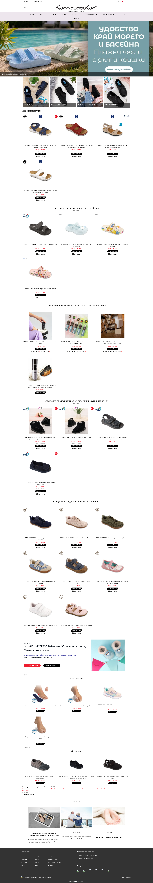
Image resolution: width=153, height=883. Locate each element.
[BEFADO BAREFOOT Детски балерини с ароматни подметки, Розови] (112, 565)
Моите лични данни (127, 877)
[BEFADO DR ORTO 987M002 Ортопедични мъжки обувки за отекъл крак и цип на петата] (76, 421)
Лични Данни (38, 856)
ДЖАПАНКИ (75, 14)
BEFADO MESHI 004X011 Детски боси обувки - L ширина (40, 582)
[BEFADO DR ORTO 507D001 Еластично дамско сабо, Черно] (76, 764)
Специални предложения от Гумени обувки (76, 208)
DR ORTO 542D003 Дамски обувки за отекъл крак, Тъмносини (40, 483)
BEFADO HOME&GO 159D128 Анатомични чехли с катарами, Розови (40, 289)
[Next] (150, 48)
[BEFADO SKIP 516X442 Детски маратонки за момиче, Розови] (112, 693)
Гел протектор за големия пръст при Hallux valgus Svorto (76, 706)
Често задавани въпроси (54, 862)
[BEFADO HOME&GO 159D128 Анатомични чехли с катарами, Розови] (40, 272)
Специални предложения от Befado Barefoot (76, 501)
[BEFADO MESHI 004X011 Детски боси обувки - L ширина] (40, 565)
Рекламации (24, 859)
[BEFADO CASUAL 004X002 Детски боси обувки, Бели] (40, 609)
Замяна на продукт (53, 859)
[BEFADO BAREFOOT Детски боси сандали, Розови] (76, 609)
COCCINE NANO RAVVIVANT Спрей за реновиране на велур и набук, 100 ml (76, 342)
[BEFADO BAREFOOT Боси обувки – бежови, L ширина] (76, 522)
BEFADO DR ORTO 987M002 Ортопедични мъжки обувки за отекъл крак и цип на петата (76, 438)
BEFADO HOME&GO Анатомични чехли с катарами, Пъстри (112, 245)
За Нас (22, 856)
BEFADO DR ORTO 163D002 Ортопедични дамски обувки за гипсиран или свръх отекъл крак (40, 438)
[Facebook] (127, 1)
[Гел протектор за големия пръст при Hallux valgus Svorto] (76, 693)
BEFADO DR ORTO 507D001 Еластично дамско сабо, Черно (76, 777)
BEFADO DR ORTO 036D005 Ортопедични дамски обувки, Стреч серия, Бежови (112, 777)
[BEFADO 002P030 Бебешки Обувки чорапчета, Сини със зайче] (108, 656)
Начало (32, 14)
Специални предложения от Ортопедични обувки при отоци (76, 400)
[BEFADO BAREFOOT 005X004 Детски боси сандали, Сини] (76, 565)
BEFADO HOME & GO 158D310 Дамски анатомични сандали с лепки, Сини (40, 146)
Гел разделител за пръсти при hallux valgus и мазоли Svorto (40, 737)
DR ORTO (53, 14)
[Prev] (2, 48)
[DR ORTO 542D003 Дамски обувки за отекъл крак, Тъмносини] (40, 466)
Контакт (23, 865)
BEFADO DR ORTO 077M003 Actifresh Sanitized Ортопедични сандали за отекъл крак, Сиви (112, 438)
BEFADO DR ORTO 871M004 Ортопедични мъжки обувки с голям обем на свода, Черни (40, 777)
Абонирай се (27, 747)
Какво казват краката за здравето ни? (109, 837)
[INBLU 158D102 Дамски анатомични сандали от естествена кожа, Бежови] (112, 129)
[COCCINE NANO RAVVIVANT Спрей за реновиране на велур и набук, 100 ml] (76, 326)
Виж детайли (40, 153)
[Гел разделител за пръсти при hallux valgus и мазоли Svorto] (40, 724)
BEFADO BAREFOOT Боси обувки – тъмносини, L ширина (40, 538)
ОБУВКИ (43, 14)
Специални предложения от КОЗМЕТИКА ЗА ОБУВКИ (76, 305)
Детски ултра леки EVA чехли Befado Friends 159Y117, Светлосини (76, 245)
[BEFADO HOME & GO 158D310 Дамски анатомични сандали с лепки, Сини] (40, 129)
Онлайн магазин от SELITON (76, 881)
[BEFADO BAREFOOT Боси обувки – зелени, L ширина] (112, 522)
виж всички (76, 210)
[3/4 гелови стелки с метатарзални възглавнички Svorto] (40, 693)
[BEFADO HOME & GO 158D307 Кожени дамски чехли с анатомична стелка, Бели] (40, 174)
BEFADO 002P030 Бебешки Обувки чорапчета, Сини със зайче (55, 648)
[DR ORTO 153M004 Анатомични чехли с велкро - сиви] (40, 228)
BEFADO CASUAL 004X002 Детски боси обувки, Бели (40, 625)
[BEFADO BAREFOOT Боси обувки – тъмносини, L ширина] (40, 522)
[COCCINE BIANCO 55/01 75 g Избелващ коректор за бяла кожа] (40, 326)
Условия (37, 859)
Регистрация (24, 862)
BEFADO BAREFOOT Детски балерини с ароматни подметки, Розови (112, 582)
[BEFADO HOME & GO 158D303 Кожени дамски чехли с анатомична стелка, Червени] (76, 129)
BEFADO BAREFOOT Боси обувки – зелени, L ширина (112, 538)
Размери (37, 862)
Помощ (36, 865)
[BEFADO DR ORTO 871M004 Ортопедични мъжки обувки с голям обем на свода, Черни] (40, 764)
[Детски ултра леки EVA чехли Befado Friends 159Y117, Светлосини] (76, 228)
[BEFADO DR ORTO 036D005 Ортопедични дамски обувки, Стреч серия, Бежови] (112, 764)
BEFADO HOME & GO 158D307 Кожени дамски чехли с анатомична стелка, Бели (40, 191)
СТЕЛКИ (122, 14)
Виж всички (25, 796)
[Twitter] (130, 1)
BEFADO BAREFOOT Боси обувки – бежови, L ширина (76, 538)
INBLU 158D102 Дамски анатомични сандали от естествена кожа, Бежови (112, 146)
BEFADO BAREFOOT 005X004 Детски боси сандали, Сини (76, 582)
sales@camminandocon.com (90, 855)
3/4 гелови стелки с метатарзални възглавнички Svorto (40, 706)
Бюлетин (50, 865)
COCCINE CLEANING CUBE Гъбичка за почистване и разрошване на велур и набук (112, 342)
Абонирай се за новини (29, 794)
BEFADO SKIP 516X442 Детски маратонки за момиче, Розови (112, 705)
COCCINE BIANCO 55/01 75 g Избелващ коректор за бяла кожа (40, 342)
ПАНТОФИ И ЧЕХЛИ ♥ (91, 14)
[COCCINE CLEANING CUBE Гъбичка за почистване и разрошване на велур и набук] (112, 326)
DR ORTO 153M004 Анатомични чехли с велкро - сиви (40, 244)
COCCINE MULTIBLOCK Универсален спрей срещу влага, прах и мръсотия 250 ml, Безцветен (40, 386)
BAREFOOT (63, 14)
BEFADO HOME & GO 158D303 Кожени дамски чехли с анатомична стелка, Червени (76, 146)
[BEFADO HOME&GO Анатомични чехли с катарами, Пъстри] (112, 228)
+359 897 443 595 (37, 1)
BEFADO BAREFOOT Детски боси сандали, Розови (76, 625)
